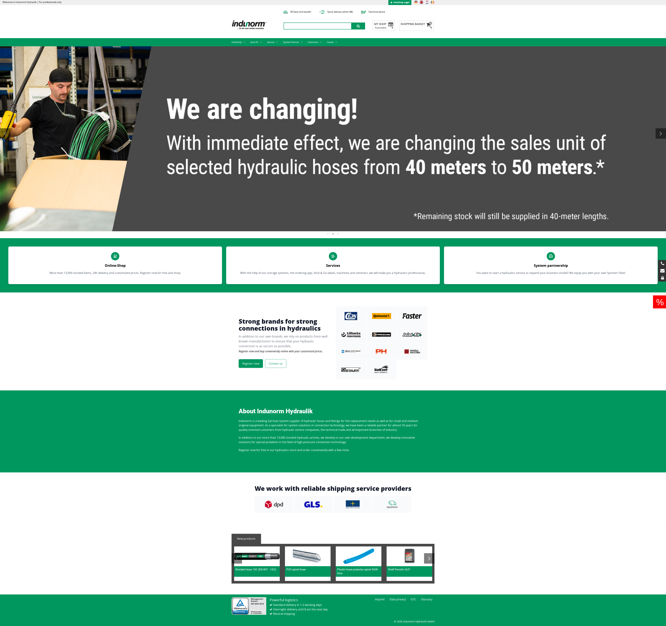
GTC (413, 599)
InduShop (237, 42)
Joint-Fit (254, 42)
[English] (421, 2)
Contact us (276, 363)
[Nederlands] (427, 2)
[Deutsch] (416, 2)
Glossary (426, 599)
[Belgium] (432, 2)
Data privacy (398, 599)
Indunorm (313, 42)
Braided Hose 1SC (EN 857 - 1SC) (256, 569)
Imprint (380, 599)
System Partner (291, 42)
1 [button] (328, 234)
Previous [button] (5, 133)
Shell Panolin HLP (399, 569)
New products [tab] (246, 539)
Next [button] (661, 133)
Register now (250, 363)
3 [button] (338, 234)
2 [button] (333, 234)
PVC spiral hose (296, 569)
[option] (333, 138)
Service (270, 42)
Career (330, 42)
